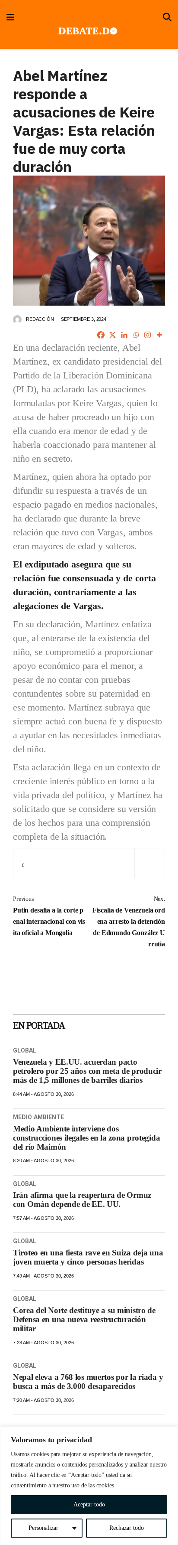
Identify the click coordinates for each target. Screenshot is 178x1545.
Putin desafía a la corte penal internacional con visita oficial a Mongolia (49, 916)
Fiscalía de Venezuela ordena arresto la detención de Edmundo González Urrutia (128, 922)
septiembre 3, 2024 (83, 319)
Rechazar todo (126, 1528)
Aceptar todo (89, 1504)
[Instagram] (148, 335)
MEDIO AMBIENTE (38, 1117)
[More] (159, 335)
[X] (113, 335)
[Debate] (87, 31)
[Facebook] (101, 335)
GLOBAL (25, 1050)
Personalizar (43, 1528)
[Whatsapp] (136, 335)
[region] (89, 1486)
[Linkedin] (124, 335)
